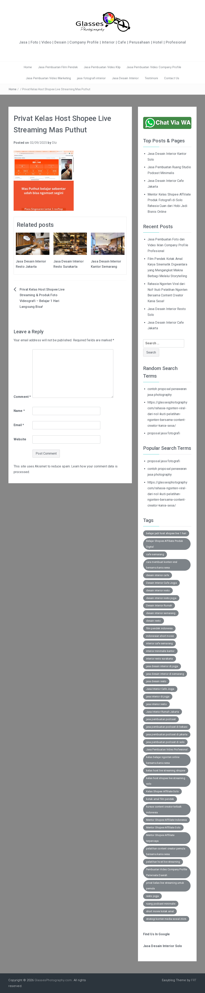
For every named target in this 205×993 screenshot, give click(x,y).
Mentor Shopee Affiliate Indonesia (166, 819)
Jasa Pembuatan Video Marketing (48, 78)
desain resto (153, 620)
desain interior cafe (157, 575)
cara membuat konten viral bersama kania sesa (161, 564)
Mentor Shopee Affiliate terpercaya (160, 838)
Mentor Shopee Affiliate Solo (163, 827)
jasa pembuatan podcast (161, 719)
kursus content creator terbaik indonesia (164, 809)
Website (20, 439)
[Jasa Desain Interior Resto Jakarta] (32, 243)
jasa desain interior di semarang (165, 673)
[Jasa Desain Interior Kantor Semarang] (108, 243)
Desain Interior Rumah (159, 605)
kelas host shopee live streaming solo (165, 781)
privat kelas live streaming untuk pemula (165, 885)
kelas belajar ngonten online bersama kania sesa (162, 760)
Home (28, 67)
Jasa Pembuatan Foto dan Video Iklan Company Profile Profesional (168, 245)
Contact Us (171, 78)
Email (19, 425)
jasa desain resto (156, 681)
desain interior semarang (161, 613)
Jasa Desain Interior (125, 78)
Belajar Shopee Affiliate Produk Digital (164, 543)
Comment (22, 397)
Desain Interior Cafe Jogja (161, 582)
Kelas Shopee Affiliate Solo (162, 791)
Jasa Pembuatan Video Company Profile (154, 67)
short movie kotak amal (160, 911)
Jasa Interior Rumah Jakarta (162, 711)
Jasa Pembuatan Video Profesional (167, 749)
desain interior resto (158, 590)
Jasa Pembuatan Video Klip (102, 67)
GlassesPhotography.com (53, 980)
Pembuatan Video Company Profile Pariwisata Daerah (166, 872)
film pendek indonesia (159, 628)
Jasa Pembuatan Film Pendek (58, 67)
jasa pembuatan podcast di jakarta (166, 734)
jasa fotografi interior (91, 78)
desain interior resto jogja (161, 598)
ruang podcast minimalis (161, 903)
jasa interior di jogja (158, 696)
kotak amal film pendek (160, 798)
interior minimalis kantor (160, 651)
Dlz (54, 143)
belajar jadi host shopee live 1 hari (166, 533)
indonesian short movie (160, 635)
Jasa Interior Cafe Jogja (160, 688)
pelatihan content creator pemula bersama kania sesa (165, 851)
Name (19, 411)
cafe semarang (155, 554)
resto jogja (152, 896)
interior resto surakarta (159, 658)
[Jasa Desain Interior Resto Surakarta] (70, 243)
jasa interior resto (156, 704)
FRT (194, 980)
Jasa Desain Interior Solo (162, 946)
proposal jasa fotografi (164, 433)
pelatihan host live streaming (163, 861)
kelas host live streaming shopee (165, 770)
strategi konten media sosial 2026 (166, 918)
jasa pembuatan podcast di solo (165, 742)
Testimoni (151, 78)
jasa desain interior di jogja (162, 666)
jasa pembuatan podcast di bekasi (166, 726)
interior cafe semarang (159, 643)
